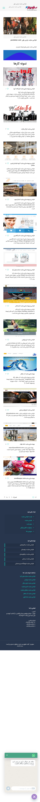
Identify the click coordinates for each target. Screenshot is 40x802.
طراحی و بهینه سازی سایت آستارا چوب (24, 200)
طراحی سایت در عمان (28, 559)
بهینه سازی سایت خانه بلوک (27, 444)
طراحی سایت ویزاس (29, 580)
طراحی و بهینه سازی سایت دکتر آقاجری (24, 236)
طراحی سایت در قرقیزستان (27, 554)
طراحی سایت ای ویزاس (28, 340)
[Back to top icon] (36, 798)
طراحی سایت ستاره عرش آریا (27, 576)
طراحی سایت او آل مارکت (28, 129)
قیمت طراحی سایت (26, 517)
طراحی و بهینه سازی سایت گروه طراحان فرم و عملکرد (22, 164)
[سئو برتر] (31, 8)
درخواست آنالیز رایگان (26, 528)
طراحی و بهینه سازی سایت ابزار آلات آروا (24, 89)
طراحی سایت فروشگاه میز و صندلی (24, 564)
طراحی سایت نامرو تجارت (28, 587)
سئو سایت (29, 524)
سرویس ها (29, 531)
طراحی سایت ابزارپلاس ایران (27, 410)
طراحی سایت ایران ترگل (29, 583)
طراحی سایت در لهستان (27, 550)
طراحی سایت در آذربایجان (27, 545)
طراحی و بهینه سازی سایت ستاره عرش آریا (23, 270)
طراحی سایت (28, 520)
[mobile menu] (4, 8)
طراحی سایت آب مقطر (29, 594)
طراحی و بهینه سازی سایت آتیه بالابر (25, 306)
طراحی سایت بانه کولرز (29, 597)
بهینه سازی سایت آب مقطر (28, 374)
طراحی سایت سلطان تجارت (28, 590)
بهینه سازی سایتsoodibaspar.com (24, 478)
